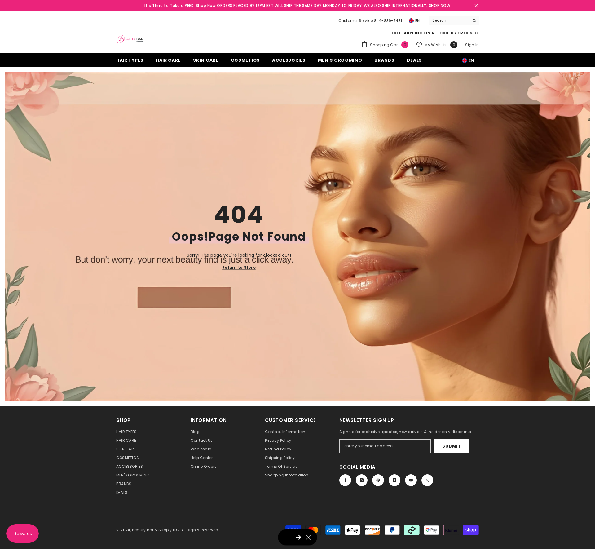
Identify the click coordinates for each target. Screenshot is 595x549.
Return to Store (239, 267)
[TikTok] (394, 480)
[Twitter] (427, 480)
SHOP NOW (440, 5)
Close (476, 5)
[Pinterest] (378, 480)
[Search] (454, 20)
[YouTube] (411, 480)
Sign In (472, 44)
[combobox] (449, 20)
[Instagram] (362, 480)
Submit (451, 446)
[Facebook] (345, 480)
